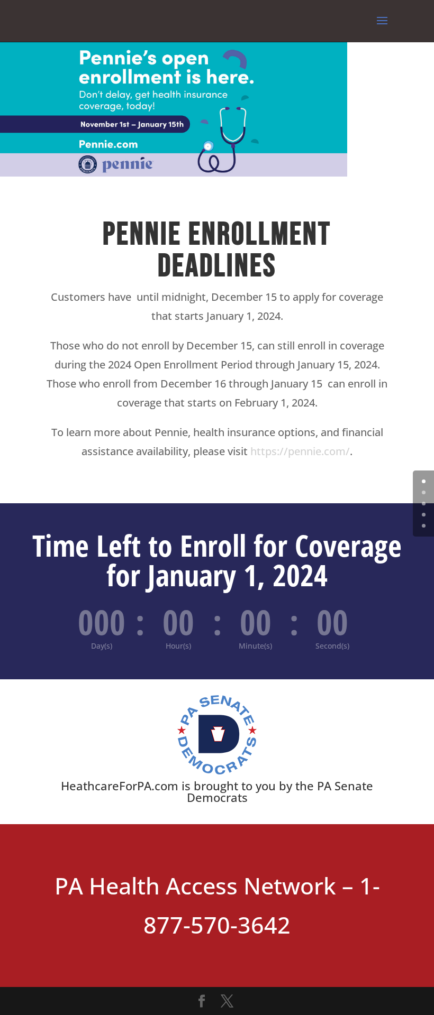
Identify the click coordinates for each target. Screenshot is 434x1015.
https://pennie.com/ (300, 451)
